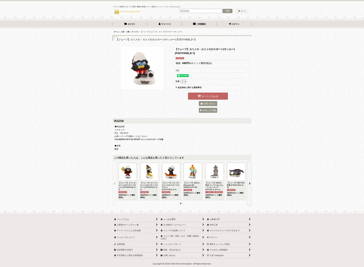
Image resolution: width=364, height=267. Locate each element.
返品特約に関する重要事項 (190, 87)
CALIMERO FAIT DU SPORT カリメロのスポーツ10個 (138, 139)
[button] (208, 110)
